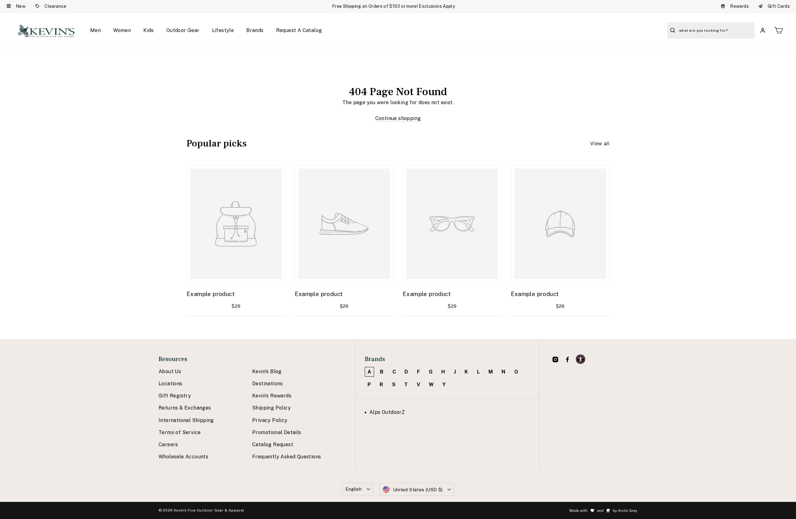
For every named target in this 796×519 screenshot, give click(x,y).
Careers (168, 444)
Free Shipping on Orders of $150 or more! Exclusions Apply (393, 6)
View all (599, 143)
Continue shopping (398, 118)
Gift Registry (175, 396)
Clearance (55, 6)
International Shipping (186, 420)
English (353, 489)
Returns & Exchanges (185, 408)
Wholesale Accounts (183, 457)
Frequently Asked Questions (286, 457)
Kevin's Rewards (271, 396)
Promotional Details (276, 432)
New (20, 6)
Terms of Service (180, 432)
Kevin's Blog (267, 371)
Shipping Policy (271, 408)
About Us (170, 371)
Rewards (739, 6)
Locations (171, 384)
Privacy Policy (270, 420)
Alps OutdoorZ (387, 412)
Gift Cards (779, 6)
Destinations (267, 384)
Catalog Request (272, 444)
